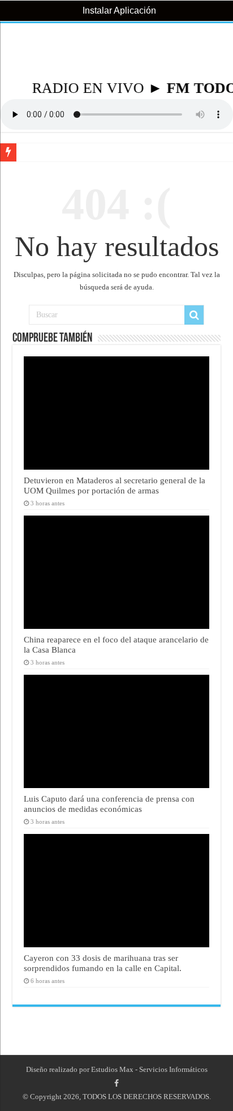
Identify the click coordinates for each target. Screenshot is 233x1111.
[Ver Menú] (14, 51)
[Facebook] (116, 1083)
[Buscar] (194, 315)
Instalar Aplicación (118, 10)
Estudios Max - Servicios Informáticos (149, 1069)
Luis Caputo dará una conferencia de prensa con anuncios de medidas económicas (109, 804)
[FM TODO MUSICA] (116, 51)
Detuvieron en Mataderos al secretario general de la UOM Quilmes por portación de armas (114, 485)
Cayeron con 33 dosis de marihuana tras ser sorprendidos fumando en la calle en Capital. (103, 963)
